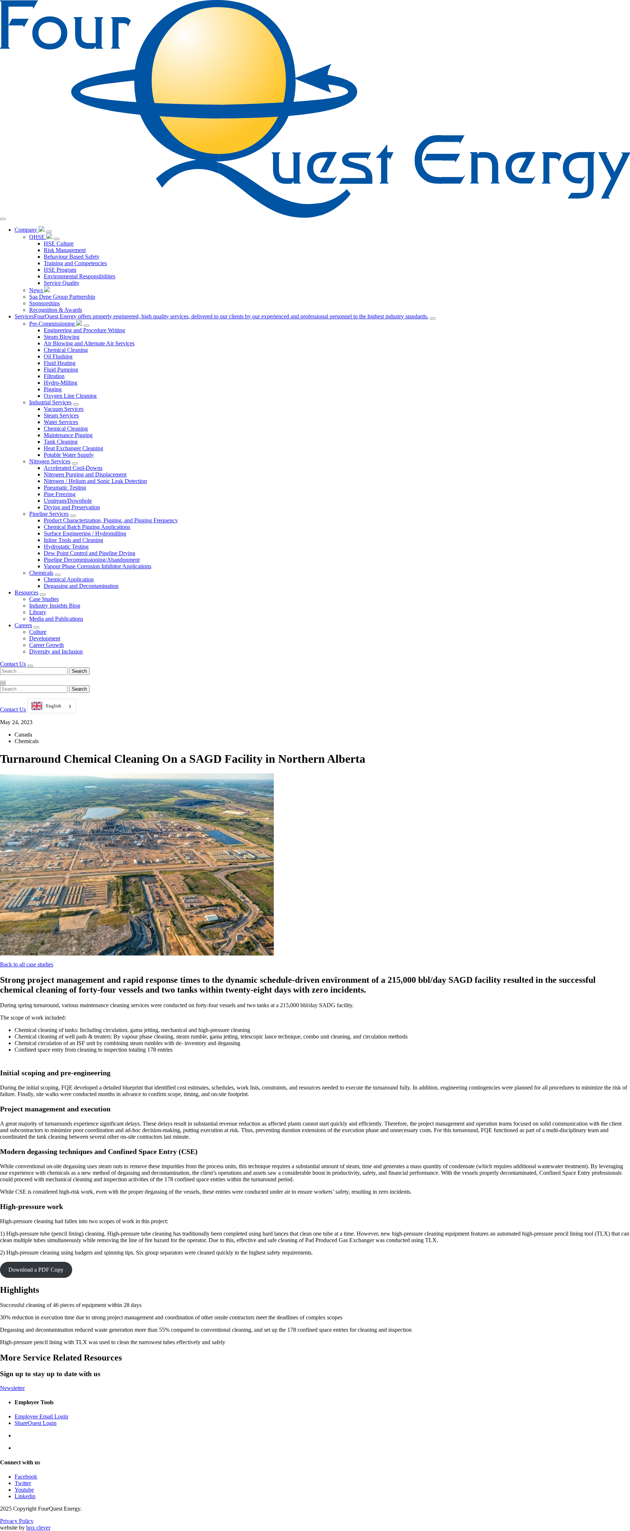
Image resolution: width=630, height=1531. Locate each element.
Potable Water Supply (69, 455)
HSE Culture (59, 243)
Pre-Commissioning (52, 324)
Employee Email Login (41, 1416)
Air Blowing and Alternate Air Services (89, 343)
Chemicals (41, 573)
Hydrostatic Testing (66, 546)
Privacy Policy (17, 1521)
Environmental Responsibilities (79, 276)
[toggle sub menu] (49, 232)
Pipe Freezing (59, 494)
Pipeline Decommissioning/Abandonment (92, 560)
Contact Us (13, 664)
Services (221, 316)
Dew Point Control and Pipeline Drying (89, 553)
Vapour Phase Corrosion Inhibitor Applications (97, 566)
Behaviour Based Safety (72, 257)
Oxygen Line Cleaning (70, 396)
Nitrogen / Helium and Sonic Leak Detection (95, 481)
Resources (26, 592)
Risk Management (65, 250)
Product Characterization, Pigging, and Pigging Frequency (111, 520)
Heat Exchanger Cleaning (73, 448)
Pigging (53, 389)
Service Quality (61, 283)
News (36, 290)
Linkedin (25, 1496)
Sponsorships (44, 303)
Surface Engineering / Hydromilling (85, 533)
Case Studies (44, 599)
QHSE (37, 237)
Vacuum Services (63, 409)
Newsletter (12, 1388)
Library (37, 612)
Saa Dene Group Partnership (62, 297)
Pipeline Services (49, 514)
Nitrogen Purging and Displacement (85, 474)
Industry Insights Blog (54, 605)
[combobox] (51, 706)
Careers (23, 625)
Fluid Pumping (61, 369)
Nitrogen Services (49, 461)
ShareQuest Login (36, 1423)
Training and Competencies (75, 263)
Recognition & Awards (55, 310)
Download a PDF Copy (35, 1270)
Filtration (54, 376)
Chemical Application (69, 579)
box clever (38, 1527)
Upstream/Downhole (68, 501)
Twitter (23, 1483)
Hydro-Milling (60, 383)
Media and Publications (56, 619)
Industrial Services (50, 402)
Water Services (61, 422)
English (53, 705)
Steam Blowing (61, 337)
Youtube (24, 1490)
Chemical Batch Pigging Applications (87, 527)
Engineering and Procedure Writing (84, 330)
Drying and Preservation (72, 507)
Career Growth (46, 645)
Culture (37, 632)
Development (44, 638)
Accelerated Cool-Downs (73, 468)
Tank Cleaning (61, 442)
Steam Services (61, 415)
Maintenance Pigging (68, 435)
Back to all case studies (26, 964)
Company (27, 230)
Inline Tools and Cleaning (73, 540)
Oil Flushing (58, 356)
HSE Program (60, 270)
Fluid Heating (59, 363)
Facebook (26, 1476)
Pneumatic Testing (65, 487)
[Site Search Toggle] (30, 666)
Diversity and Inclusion (56, 651)
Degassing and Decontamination (81, 586)
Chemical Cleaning (66, 350)
